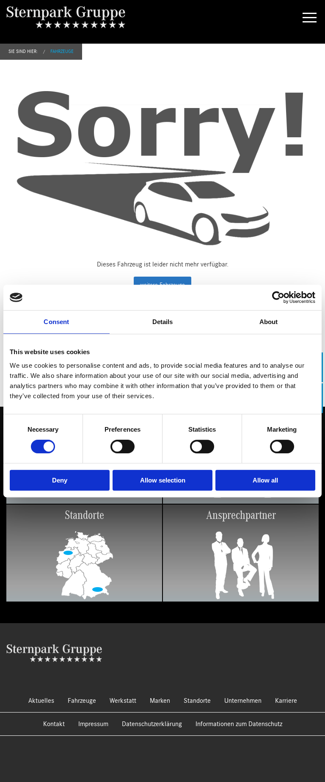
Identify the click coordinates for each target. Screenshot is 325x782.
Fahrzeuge (62, 51)
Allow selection (162, 480)
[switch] (122, 446)
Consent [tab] (56, 321)
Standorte (197, 700)
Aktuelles (41, 700)
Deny (59, 480)
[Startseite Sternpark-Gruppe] (72, 17)
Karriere (286, 700)
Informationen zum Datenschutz (239, 724)
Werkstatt (123, 700)
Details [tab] (162, 321)
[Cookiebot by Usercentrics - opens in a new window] (278, 297)
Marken (160, 700)
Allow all (265, 480)
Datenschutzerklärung (152, 724)
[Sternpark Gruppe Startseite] (54, 652)
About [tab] (268, 321)
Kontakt (54, 724)
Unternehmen (243, 700)
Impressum (93, 724)
